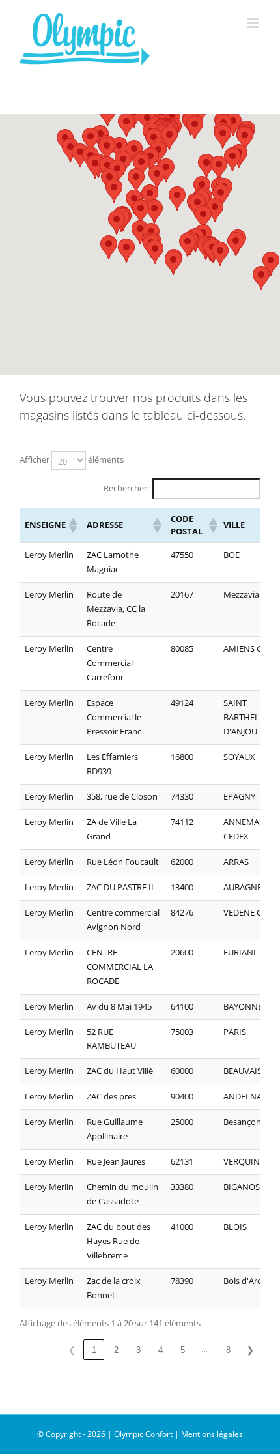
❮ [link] (72, 1350)
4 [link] (160, 1350)
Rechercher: (126, 488)
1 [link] (94, 1350)
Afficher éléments (72, 459)
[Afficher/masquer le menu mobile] (253, 23)
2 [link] (116, 1350)
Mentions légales (212, 1434)
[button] (261, 278)
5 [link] (182, 1350)
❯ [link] (250, 1350)
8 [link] (228, 1350)
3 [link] (138, 1350)
